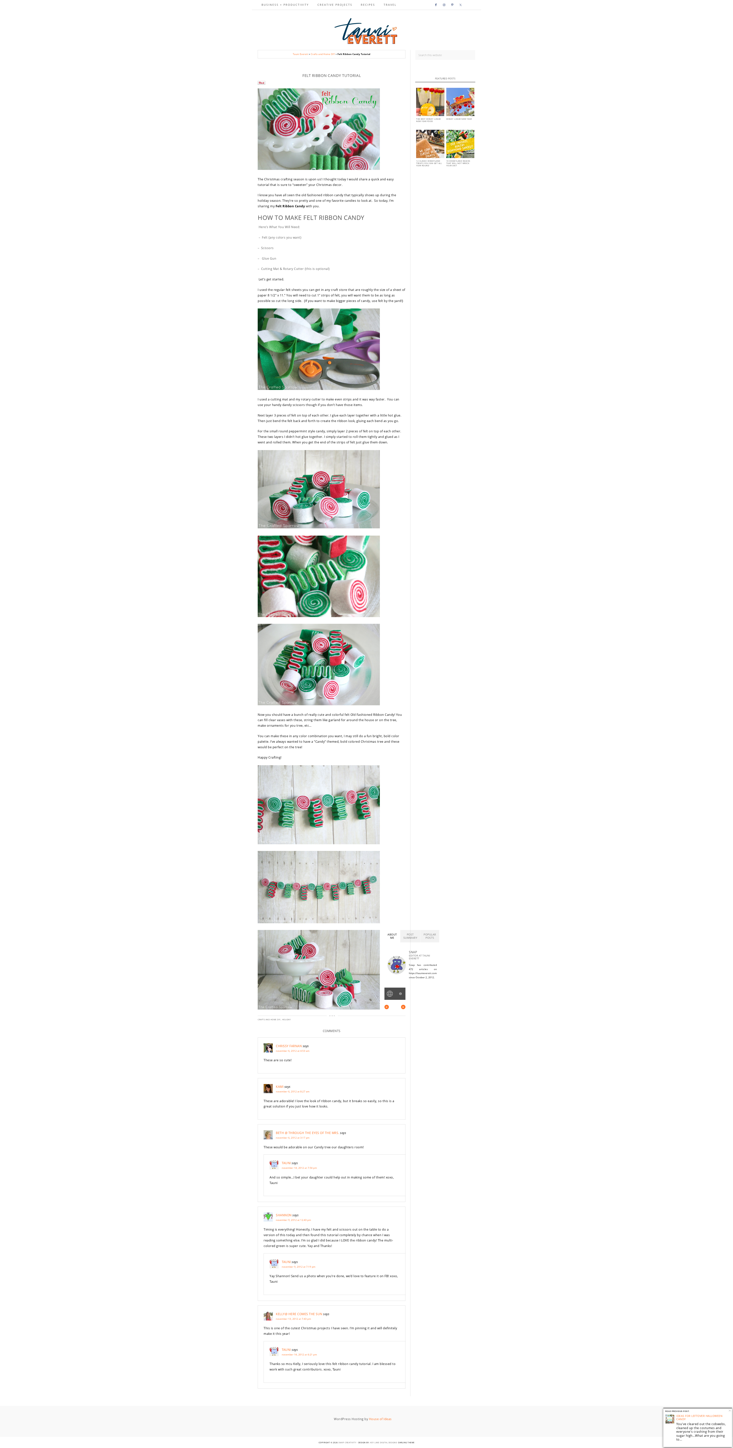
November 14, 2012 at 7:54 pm (299, 1168)
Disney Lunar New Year (459, 119)
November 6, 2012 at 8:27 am (293, 1091)
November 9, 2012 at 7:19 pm (299, 1266)
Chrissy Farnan (289, 1046)
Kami (279, 1087)
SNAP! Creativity (347, 1442)
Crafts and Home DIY (323, 54)
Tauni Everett (366, 30)
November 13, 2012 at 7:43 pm (293, 1318)
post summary (410, 936)
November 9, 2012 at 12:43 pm (293, 1220)
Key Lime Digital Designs (383, 1442)
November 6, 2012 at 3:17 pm (293, 1137)
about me (392, 936)
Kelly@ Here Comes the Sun (299, 1314)
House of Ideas (380, 1419)
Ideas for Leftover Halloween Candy (699, 1417)
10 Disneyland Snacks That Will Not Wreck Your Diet (458, 163)
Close (730, 1410)
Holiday (286, 1019)
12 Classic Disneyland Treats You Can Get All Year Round (429, 163)
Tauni (286, 1163)
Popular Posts (430, 936)
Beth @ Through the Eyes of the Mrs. (307, 1133)
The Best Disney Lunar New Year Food (428, 120)
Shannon (284, 1215)
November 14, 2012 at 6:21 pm (299, 1354)
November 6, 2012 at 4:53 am (293, 1051)
